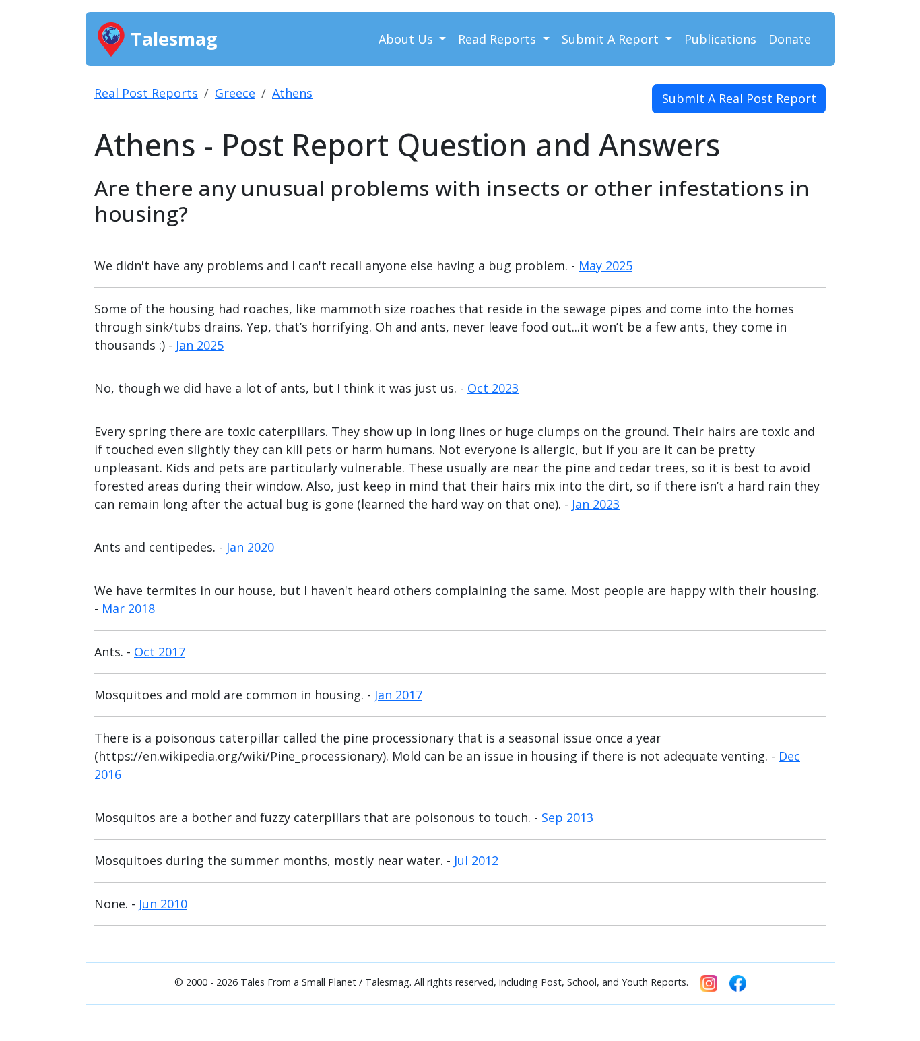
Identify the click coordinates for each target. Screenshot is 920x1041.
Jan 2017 (398, 695)
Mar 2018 (128, 608)
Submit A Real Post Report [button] (739, 98)
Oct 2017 (159, 651)
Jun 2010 (163, 903)
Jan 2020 (250, 547)
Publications (720, 39)
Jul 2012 (476, 860)
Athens (292, 93)
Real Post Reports (146, 93)
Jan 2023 (596, 504)
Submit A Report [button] (612, 39)
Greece (235, 93)
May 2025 (605, 265)
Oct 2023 (493, 388)
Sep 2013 (567, 817)
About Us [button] (407, 39)
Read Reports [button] (498, 39)
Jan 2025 (200, 345)
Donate (789, 39)
